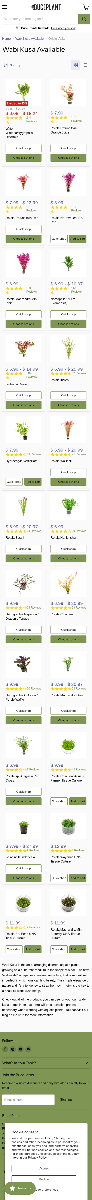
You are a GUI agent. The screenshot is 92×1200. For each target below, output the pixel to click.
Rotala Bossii (15, 537)
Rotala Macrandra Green (67, 695)
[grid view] (75, 65)
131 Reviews (31, 208)
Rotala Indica (59, 380)
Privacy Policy (37, 1157)
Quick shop (23, 148)
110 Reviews (31, 375)
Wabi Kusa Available (29, 38)
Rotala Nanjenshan (63, 537)
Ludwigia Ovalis (17, 384)
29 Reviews (79, 531)
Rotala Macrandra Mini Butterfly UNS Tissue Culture (66, 934)
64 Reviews (34, 531)
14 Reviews (79, 769)
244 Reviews (31, 119)
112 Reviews (76, 289)
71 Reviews (79, 454)
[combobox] (40, 19)
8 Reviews (33, 769)
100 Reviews (31, 289)
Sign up (66, 1099)
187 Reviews (76, 119)
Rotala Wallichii (60, 461)
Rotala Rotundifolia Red (22, 218)
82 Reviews (79, 373)
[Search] (84, 19)
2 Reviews (78, 850)
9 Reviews (33, 850)
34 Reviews (34, 607)
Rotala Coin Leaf (62, 614)
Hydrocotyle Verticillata (21, 461)
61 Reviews (34, 454)
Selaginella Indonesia (20, 857)
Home (6, 38)
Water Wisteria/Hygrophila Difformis (19, 133)
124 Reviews (76, 208)
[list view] (85, 65)
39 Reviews (79, 607)
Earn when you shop (63, 28)
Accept (44, 1168)
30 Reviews (34, 688)
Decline (44, 1179)
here (21, 1015)
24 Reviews (79, 688)
